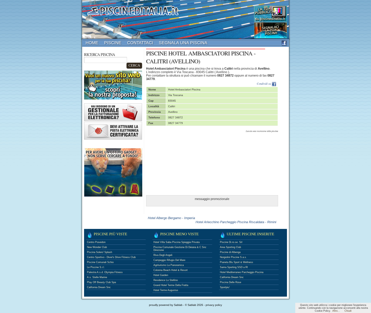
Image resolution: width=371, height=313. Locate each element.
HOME (92, 42)
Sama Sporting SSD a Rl (234, 267)
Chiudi (348, 310)
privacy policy (214, 304)
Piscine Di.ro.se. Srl (231, 242)
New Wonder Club (97, 247)
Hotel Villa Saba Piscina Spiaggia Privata (176, 242)
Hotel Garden (160, 275)
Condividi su (264, 83)
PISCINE (112, 42)
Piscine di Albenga (230, 252)
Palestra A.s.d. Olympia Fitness (105, 272)
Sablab (178, 304)
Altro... (336, 310)
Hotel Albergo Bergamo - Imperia (171, 218)
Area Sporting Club (230, 247)
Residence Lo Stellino (165, 280)
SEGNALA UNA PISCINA (183, 42)
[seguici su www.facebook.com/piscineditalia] (284, 44)
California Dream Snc (99, 287)
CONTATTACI (140, 42)
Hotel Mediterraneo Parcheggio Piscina (241, 272)
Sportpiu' (225, 287)
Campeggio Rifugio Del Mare (169, 260)
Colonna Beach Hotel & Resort (170, 270)
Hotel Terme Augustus (165, 290)
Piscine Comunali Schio (100, 262)
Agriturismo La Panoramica (168, 265)
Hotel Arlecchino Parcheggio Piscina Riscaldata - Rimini (236, 222)
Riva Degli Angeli (162, 255)
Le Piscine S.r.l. (96, 267)
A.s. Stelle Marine (97, 277)
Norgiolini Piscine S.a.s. (233, 257)
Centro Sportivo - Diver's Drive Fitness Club (111, 257)
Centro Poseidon (96, 242)
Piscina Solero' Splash (99, 252)
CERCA (134, 65)
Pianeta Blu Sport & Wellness (236, 262)
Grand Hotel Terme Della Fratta (170, 285)
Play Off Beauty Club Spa (101, 282)
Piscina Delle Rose (230, 282)
